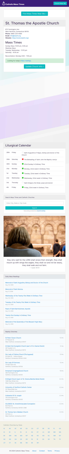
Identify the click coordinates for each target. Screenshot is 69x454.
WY (38, 443)
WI (32, 443)
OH (15, 439)
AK (10, 428)
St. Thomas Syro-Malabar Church (16, 412)
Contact (42, 451)
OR (26, 439)
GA (60, 428)
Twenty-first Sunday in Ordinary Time (18, 315)
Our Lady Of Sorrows (12, 362)
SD (49, 439)
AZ (15, 428)
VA (15, 443)
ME (49, 432)
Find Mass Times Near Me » (34, 14)
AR (21, 428)
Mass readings (26, 61)
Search (34, 208)
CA (26, 428)
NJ (49, 435)
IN (20, 432)
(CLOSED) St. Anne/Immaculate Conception (20, 404)
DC (49, 428)
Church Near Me (60, 3)
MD (54, 432)
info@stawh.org (15, 36)
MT (26, 435)
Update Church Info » (34, 66)
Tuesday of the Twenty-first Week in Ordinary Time (22, 302)
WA (21, 443)
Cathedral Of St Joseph (13, 395)
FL (54, 428)
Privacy (57, 451)
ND (10, 439)
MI (4, 435)
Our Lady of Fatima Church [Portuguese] (19, 354)
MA (60, 432)
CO (32, 428)
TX (60, 439)
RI (37, 439)
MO (21, 435)
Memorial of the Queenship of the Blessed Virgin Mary (23, 322)
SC (43, 439)
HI (4, 432)
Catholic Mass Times (14, 4)
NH (43, 435)
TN (54, 439)
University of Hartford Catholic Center (18, 387)
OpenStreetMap (41, 210)
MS (15, 435)
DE (43, 428)
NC (4, 439)
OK (21, 439)
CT (38, 428)
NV (38, 435)
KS (32, 432)
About (34, 451)
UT (4, 443)
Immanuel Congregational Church (16, 371)
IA (26, 432)
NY (60, 435)
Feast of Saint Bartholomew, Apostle (17, 309)
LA (43, 432)
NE (32, 435)
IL (15, 432)
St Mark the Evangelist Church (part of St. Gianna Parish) (24, 346)
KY (37, 432)
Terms (50, 451)
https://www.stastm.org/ (20, 38)
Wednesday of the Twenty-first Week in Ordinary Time (23, 296)
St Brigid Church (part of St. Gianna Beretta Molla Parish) (24, 379)
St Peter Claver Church (13, 338)
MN (10, 435)
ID (9, 432)
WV (26, 443)
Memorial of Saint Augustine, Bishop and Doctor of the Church (26, 283)
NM (54, 435)
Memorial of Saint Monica (14, 289)
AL (4, 428)
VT (10, 443)
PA (32, 439)
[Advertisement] (34, 86)
